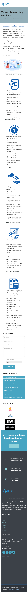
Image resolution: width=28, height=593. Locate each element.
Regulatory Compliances (9, 394)
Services (4, 522)
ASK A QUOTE (9, 366)
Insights (4, 525)
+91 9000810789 (16, 460)
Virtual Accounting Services (10, 377)
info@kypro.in (16, 470)
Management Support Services (11, 387)
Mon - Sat (14, 480)
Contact (4, 530)
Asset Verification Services (9, 380)
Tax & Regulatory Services (9, 384)
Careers (4, 527)
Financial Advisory (8, 390)
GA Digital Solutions (14, 589)
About (3, 520)
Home (2, 18)
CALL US (14, 446)
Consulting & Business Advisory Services (13, 397)
